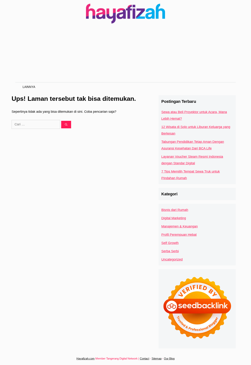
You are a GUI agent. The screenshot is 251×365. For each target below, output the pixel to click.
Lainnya (29, 86)
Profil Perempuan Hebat (179, 234)
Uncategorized (172, 259)
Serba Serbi (170, 251)
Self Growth (170, 243)
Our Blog (169, 358)
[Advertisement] (125, 54)
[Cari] (66, 125)
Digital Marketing (173, 218)
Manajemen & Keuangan (179, 226)
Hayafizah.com (85, 358)
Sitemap (157, 358)
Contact (144, 358)
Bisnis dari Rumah (174, 210)
